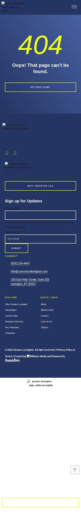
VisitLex (44, 327)
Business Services (14, 321)
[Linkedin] (15, 153)
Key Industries (12, 327)
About (43, 304)
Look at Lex (46, 321)
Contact (44, 316)
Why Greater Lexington (16, 304)
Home (40, 408)
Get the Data (11, 316)
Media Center (47, 310)
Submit (16, 248)
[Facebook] (7, 153)
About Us (40, 479)
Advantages (11, 310)
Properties (10, 333)
